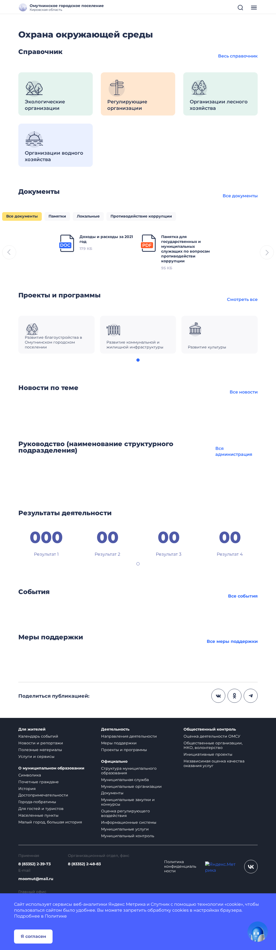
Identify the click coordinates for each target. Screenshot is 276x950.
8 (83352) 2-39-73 (34, 864)
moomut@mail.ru (35, 879)
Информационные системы (128, 822)
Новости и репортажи (40, 743)
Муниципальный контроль (127, 835)
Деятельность (115, 729)
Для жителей (32, 729)
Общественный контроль (210, 729)
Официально (114, 761)
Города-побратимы (37, 801)
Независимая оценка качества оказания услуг (214, 763)
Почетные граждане (38, 781)
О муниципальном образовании (51, 768)
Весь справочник (238, 56)
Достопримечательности (43, 795)
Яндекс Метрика (127, 904)
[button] (138, 360)
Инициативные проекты (208, 754)
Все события (243, 596)
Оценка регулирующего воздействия (125, 813)
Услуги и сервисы (36, 756)
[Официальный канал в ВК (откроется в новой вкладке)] (251, 866)
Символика (29, 775)
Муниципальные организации (131, 786)
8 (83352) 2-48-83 (84, 864)
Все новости (244, 392)
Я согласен (33, 936)
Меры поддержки (119, 743)
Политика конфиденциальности (180, 866)
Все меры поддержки (232, 641)
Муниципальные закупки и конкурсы (128, 802)
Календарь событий (38, 736)
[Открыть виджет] (257, 931)
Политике (56, 916)
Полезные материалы (40, 749)
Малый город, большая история (50, 822)
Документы (112, 792)
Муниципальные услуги (125, 829)
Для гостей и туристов (41, 808)
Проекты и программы (124, 749)
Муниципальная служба (125, 779)
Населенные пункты (38, 815)
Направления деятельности (129, 736)
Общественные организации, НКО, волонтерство (213, 745)
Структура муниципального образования (129, 770)
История (27, 788)
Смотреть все (242, 299)
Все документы (240, 195)
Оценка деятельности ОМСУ (212, 736)
